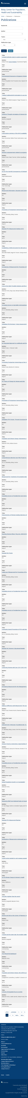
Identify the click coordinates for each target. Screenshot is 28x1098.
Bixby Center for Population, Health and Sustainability (13, 11)
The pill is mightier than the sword (11, 896)
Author (3, 31)
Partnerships (4, 1051)
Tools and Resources (6, 1043)
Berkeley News (5, 1063)
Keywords (4, 25)
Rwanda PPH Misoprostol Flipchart (11, 820)
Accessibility (23, 1087)
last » (23, 1015)
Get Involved (4, 1047)
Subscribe (4, 1054)
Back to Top (24, 1096)
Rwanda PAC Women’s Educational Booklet (13, 648)
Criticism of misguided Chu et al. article (12, 992)
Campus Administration (7, 1061)
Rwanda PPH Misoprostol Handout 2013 (13, 228)
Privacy (24, 1091)
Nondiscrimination (22, 1089)
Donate (3, 1053)
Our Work (3, 1045)
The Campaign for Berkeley (8, 1065)
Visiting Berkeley (6, 1067)
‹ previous (14, 1012)
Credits (7, 1075)
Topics (3, 37)
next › (17, 1015)
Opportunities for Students (8, 1049)
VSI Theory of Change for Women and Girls (13, 381)
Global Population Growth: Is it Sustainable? (13, 782)
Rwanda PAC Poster (7, 553)
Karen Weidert (13, 62)
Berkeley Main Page (6, 1059)
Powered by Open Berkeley (20, 1085)
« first (7, 1012)
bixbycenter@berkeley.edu (8, 1037)
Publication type (6, 42)
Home (2, 16)
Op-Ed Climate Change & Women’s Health (13, 877)
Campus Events (5, 1068)
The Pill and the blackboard (9, 953)
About (3, 1041)
